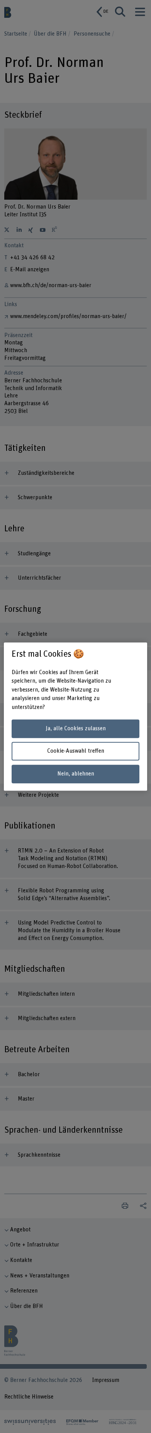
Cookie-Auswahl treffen (75, 751)
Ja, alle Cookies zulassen (76, 728)
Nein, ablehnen (75, 774)
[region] (76, 716)
